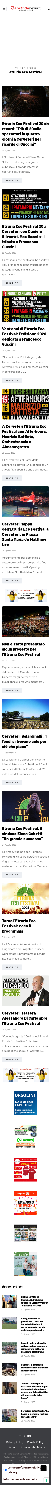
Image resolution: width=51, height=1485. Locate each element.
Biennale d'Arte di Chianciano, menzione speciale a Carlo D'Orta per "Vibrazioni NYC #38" (34, 1301)
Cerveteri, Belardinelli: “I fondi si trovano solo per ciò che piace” (24, 741)
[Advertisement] (25, 39)
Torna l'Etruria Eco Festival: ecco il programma (19, 925)
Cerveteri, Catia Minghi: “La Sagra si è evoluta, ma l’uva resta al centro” (35, 1413)
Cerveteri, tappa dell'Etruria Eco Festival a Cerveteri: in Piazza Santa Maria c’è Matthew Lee (25, 534)
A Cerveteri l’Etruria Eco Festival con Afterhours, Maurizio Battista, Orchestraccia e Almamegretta (24, 436)
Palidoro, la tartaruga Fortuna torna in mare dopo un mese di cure (34, 1367)
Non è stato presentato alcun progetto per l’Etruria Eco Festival (23, 649)
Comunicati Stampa (33, 1447)
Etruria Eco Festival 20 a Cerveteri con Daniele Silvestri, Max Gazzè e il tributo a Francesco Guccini (24, 236)
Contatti (12, 1447)
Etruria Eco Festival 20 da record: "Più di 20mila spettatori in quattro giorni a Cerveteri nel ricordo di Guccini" (25, 134)
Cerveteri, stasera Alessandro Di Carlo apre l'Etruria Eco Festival (24, 1018)
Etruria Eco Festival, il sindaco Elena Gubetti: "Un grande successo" (23, 833)
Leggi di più (12, 180)
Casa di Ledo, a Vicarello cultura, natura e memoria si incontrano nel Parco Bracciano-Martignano (34, 1347)
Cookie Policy (35, 1442)
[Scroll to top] (44, 1468)
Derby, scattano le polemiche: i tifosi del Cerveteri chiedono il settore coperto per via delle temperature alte (33, 1324)
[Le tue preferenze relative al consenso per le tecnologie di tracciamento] (46, 1480)
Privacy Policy (14, 1442)
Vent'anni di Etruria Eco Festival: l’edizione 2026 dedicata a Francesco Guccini (24, 336)
